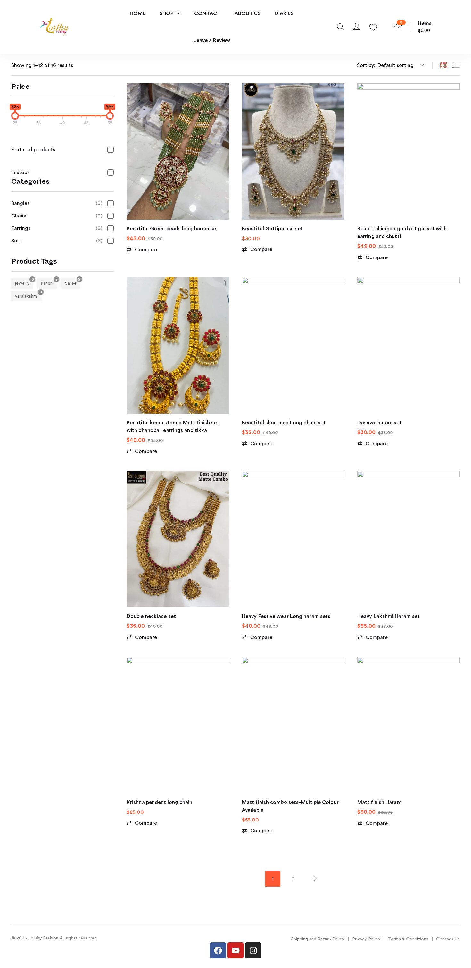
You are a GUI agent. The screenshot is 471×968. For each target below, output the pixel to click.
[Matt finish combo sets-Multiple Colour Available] (293, 725)
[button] (400, 65)
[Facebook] (218, 950)
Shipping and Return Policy (317, 939)
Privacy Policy (366, 939)
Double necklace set (151, 616)
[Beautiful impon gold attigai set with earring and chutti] (408, 151)
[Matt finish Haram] (408, 725)
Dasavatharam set (379, 422)
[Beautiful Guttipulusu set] (293, 151)
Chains (56, 215)
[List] (456, 65)
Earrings (56, 228)
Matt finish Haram (379, 802)
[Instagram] (253, 950)
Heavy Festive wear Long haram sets (286, 616)
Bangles (56, 203)
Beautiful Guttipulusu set (272, 228)
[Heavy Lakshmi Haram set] (408, 539)
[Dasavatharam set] (408, 345)
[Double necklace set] (178, 539)
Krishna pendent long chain (160, 802)
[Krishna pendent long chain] (178, 725)
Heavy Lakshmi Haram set (388, 616)
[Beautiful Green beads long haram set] (178, 151)
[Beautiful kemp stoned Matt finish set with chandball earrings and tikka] (178, 345)
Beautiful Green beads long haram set (173, 228)
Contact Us (448, 939)
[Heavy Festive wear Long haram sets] (293, 539)
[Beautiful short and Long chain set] (293, 345)
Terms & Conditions (408, 939)
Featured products (33, 149)
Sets (56, 240)
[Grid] (444, 65)
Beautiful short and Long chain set (284, 422)
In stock (20, 172)
